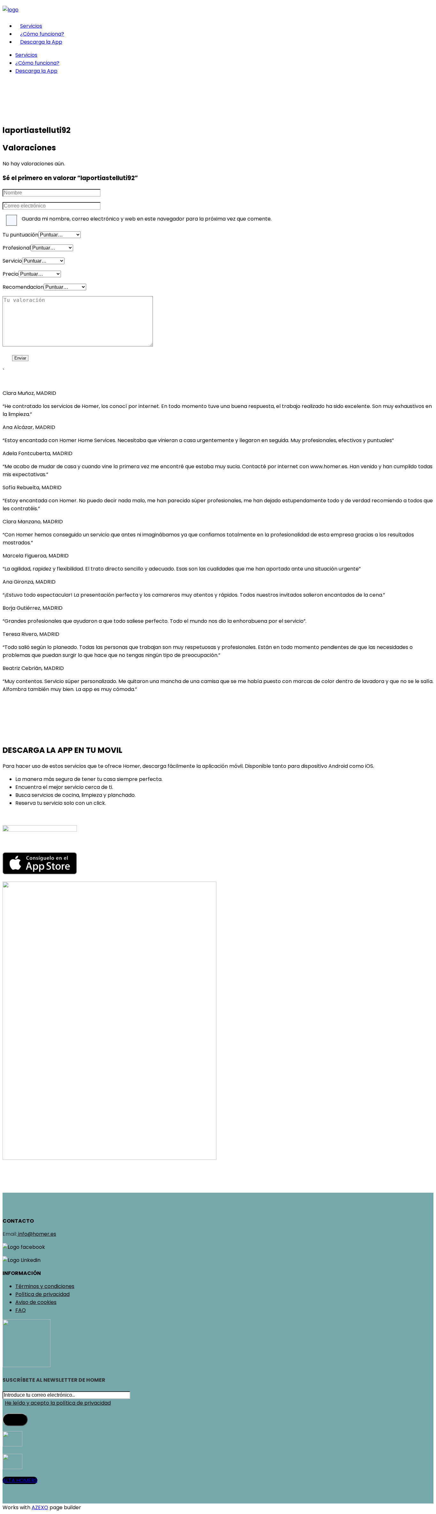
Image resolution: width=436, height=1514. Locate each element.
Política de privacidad (42, 1294)
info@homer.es (36, 1234)
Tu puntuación (20, 234)
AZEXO (40, 1507)
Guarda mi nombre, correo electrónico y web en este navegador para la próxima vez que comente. (147, 218)
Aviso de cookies (35, 1302)
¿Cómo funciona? (42, 34)
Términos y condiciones (44, 1286)
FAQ (20, 1310)
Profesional (17, 247)
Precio (11, 274)
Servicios (31, 26)
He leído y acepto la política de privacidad (58, 1403)
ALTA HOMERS (20, 1480)
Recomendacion (23, 287)
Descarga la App (41, 42)
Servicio (12, 261)
